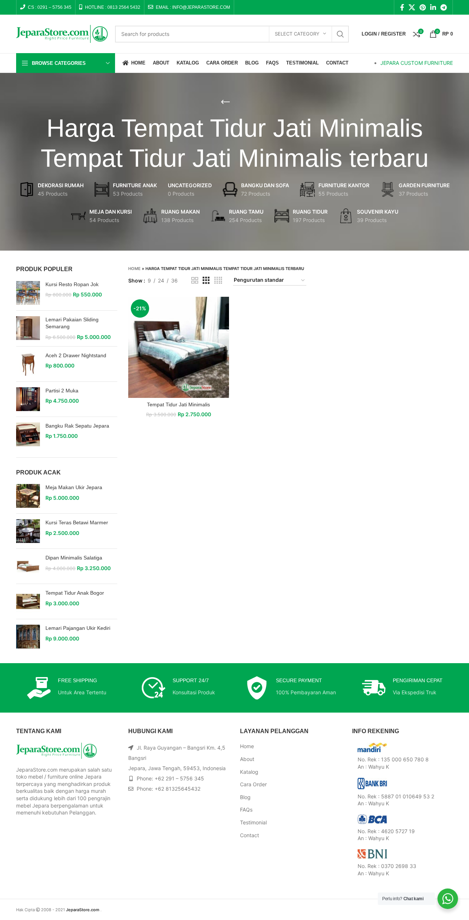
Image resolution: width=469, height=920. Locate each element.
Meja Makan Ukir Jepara (73, 487)
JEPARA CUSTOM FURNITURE (416, 63)
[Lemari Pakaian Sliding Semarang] (28, 328)
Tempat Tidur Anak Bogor (74, 593)
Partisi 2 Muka (61, 391)
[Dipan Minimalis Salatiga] (28, 566)
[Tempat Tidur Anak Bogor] (28, 601)
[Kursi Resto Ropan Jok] (28, 293)
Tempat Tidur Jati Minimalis (178, 404)
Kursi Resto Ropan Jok (72, 284)
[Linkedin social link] (433, 7)
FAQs (246, 809)
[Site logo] (62, 33)
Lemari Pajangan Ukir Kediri (77, 628)
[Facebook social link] (402, 7)
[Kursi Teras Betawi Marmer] (28, 531)
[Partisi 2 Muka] (28, 399)
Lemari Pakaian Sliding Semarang (72, 323)
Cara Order (253, 784)
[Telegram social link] (443, 7)
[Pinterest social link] (422, 7)
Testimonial (253, 822)
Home (134, 268)
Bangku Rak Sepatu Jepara (77, 426)
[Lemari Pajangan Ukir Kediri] (28, 637)
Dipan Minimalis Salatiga (73, 558)
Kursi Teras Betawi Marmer (76, 522)
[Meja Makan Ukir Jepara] (28, 496)
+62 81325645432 (177, 789)
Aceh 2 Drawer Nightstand (75, 355)
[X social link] (411, 7)
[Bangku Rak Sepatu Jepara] (28, 434)
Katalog (249, 772)
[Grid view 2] (194, 280)
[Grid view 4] (218, 280)
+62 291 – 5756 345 (179, 778)
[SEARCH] (340, 34)
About (247, 759)
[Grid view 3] (206, 280)
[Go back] (225, 102)
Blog (245, 797)
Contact (249, 835)
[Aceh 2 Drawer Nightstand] (28, 364)
